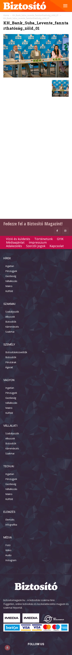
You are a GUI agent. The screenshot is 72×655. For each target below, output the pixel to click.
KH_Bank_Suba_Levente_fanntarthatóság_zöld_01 (35, 15)
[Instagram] (65, 231)
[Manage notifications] (7, 647)
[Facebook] (57, 231)
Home (6, 15)
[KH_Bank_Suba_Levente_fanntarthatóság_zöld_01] (36, 76)
